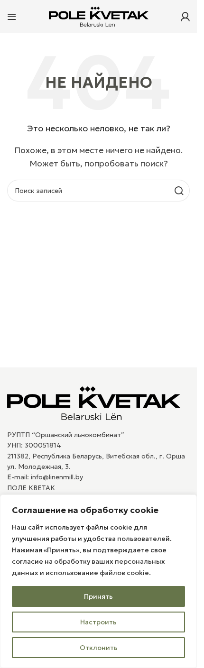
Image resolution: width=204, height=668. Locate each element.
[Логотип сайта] (98, 15)
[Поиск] (179, 190)
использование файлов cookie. (98, 572)
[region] (98, 581)
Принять (98, 596)
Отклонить (99, 647)
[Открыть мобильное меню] (11, 16)
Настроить (98, 622)
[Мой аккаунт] (185, 16)
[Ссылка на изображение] (93, 402)
